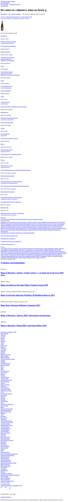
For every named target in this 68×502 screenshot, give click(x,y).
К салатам (33, 225)
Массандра (62, 251)
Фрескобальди (37, 253)
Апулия (3, 336)
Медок (2, 369)
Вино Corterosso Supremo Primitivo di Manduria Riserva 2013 (28, 295)
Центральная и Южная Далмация (10, 475)
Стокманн (3, 257)
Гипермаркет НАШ (45, 256)
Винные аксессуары (16, 256)
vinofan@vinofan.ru (6, 497)
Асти (2, 344)
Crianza (40, 230)
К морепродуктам (10, 225)
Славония (3, 469)
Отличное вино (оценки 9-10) (9, 235)
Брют (11, 228)
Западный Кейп (5, 446)
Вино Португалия (6, 411)
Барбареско (4, 345)
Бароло (46, 224)
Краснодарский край (6, 408)
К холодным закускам (49, 225)
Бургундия (4, 372)
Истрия (3, 472)
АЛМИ (37, 256)
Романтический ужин (13, 227)
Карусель (15, 251)
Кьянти (17, 224)
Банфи (50, 253)
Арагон (3, 383)
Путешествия (12, 254)
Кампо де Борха (5, 384)
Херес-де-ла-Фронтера (7, 404)
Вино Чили (4, 418)
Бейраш (3, 413)
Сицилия (3, 350)
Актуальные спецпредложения (9, 248)
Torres (2, 253)
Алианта (10, 251)
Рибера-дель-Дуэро (6, 390)
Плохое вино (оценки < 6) (8, 244)
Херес (35, 227)
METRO (3, 224)
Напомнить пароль (15, 4)
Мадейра (3, 416)
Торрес (3, 128)
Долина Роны (4, 378)
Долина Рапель (5, 427)
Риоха (2, 402)
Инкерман (56, 251)
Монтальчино (4, 356)
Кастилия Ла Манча (6, 393)
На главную (4, 14)
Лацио (2, 339)
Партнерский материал (28, 256)
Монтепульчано (5, 357)
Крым (51, 251)
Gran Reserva (50, 230)
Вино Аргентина (5, 433)
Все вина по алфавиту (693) (8, 332)
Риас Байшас (4, 401)
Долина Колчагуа (6, 428)
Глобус (59, 250)
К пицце (22, 225)
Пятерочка (25, 222)
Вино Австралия (5, 437)
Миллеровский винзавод (8, 176)
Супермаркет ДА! (30, 250)
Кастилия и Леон (5, 389)
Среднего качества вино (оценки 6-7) (11, 241)
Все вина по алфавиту (15, 14)
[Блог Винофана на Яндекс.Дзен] (7, 490)
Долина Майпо (5, 430)
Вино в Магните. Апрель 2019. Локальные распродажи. (26, 315)
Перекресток (4, 222)
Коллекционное (33, 230)
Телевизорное (30, 254)
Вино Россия (4, 405)
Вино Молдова (5, 452)
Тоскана (36, 251)
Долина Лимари (5, 424)
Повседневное (62, 228)
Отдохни (58, 222)
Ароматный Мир (51, 222)
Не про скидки (56, 253)
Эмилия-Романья (5, 363)
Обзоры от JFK (31, 257)
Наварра (3, 399)
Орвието (40, 224)
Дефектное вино (5, 256)
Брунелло (32, 224)
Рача (2, 451)
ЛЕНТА (30, 222)
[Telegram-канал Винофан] (3, 490)
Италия (19, 254)
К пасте (18, 225)
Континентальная (6, 466)
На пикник (58, 225)
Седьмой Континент (57, 256)
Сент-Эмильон (5, 371)
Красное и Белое (16, 222)
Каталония (4, 395)
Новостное (54, 254)
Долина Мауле (5, 431)
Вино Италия (4, 333)
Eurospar (37, 250)
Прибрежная (4, 470)
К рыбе (28, 225)
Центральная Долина (7, 425)
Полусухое (51, 227)
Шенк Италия (4, 207)
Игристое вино (5, 228)
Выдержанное (25, 230)
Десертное (40, 227)
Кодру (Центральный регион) (9, 454)
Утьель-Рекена (5, 387)
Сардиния (3, 348)
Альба (2, 342)
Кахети (3, 449)
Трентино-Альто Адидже (8, 359)
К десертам (39, 225)
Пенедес (3, 396)
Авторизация (4, 6)
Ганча (2, 66)
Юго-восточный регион (7, 455)
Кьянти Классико (24, 224)
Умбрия (3, 360)
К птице (54, 224)
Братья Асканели (5, 52)
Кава (14, 228)
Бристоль (21, 251)
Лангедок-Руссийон (6, 380)
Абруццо (3, 335)
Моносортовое (16, 230)
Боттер (2, 144)
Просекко (39, 228)
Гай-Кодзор (4, 36)
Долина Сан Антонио (7, 422)
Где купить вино (5, 484)
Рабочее (23, 254)
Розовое (45, 228)
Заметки (6, 254)
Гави (36, 224)
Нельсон (3, 443)
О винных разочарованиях (13, 263)
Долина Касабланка (6, 421)
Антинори (45, 253)
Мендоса (3, 434)
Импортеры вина (38, 219)
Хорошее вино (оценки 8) (8, 238)
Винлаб (43, 222)
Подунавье (4, 467)
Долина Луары (5, 377)
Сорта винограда (5, 219)
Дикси (39, 222)
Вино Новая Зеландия (7, 440)
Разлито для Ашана (6, 230)
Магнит (35, 222)
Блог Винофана (5, 3)
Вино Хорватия (5, 464)
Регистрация (4, 4)
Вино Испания (5, 381)
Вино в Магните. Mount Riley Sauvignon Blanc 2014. (24, 325)
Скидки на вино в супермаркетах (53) (11, 485)
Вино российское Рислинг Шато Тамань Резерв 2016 (24, 285)
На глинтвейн (8, 253)
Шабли (3, 374)
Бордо (2, 366)
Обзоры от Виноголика (19, 257)
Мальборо (3, 442)
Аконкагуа (4, 419)
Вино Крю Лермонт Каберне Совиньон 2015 (20, 305)
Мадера (25, 227)
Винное (60, 254)
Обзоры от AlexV (40, 257)
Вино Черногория (6, 461)
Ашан (10, 222)
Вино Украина (5, 458)
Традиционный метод (22, 228)
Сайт (2, 254)
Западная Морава (5, 478)
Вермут (46, 227)
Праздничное (47, 254)
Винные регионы (15, 219)
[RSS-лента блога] (10, 490)
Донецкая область (6, 460)
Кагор (21, 227)
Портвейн (31, 227)
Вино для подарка (52, 228)
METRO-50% (53, 250)
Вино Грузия (4, 448)
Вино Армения (5, 479)
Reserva (45, 230)
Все (31, 17)
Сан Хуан (3, 436)
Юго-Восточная (5, 439)
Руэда (2, 392)
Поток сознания (38, 254)
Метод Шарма (33, 228)
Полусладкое (58, 227)
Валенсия (3, 386)
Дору (2, 415)
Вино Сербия (4, 476)
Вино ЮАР (4, 445)
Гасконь (3, 375)
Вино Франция (5, 365)
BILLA (63, 222)
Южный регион (5, 457)
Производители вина (27, 219)
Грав (2, 368)
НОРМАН (10, 257)
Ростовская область (6, 410)
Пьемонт (3, 341)
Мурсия (3, 398)
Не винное (64, 253)
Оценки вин (19, 233)
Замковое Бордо (10, 224)
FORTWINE (4, 251)
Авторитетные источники (8, 233)
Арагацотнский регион (7, 481)
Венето (3, 338)
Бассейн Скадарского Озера (8, 463)
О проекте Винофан (28, 233)
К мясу (50, 224)
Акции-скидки (22, 248)
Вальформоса (4, 112)
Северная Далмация (6, 473)
